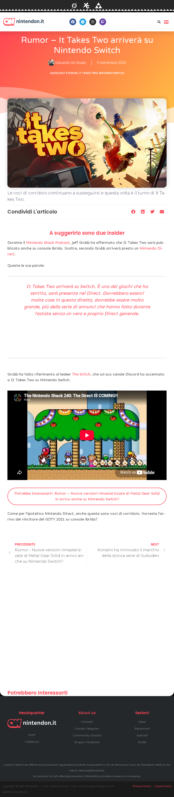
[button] (159, 22)
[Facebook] (72, 21)
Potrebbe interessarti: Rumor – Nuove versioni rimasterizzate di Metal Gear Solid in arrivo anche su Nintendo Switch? (87, 496)
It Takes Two (88, 73)
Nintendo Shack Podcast (48, 242)
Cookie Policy (163, 786)
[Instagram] (92, 21)
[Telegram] (82, 21)
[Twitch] (102, 21)
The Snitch (81, 374)
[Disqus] (87, 629)
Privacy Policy (142, 786)
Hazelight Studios (64, 73)
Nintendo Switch (111, 73)
